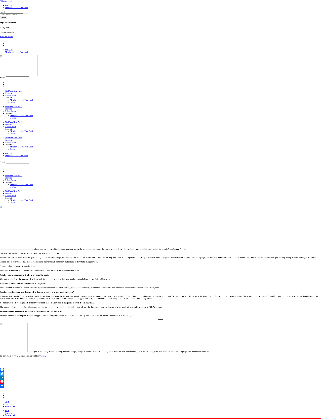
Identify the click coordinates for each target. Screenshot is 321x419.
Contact (13, 102)
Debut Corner (10, 95)
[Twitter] (160, 374)
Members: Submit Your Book (21, 100)
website (42, 356)
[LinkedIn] (160, 378)
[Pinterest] (160, 382)
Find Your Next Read (13, 91)
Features (8, 93)
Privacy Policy (11, 406)
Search (2, 12)
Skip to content (6, 1)
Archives (8, 404)
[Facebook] (160, 370)
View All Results (6, 37)
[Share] (160, 386)
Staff (7, 402)
